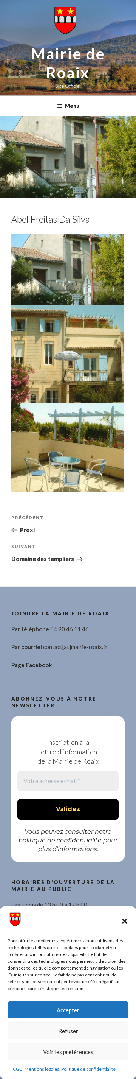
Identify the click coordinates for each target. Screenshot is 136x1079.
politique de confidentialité (60, 840)
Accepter (68, 1010)
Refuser (68, 1031)
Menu (72, 106)
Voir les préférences (68, 1051)
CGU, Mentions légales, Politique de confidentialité (64, 1069)
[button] (124, 921)
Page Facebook (31, 665)
